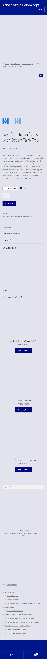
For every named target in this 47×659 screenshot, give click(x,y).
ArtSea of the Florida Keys (21, 5)
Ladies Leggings (12, 596)
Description (7, 227)
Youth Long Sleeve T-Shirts (16, 633)
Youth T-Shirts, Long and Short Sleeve (18, 626)
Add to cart (9, 203)
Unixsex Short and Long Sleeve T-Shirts (18, 615)
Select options (23, 350)
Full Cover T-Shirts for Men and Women (20, 618)
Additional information (11, 233)
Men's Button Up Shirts (15, 611)
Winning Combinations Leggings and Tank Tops (23, 603)
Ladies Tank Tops (27, 64)
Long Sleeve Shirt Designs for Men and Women (23, 622)
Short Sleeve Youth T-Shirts (16, 630)
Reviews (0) (7, 240)
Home (7, 64)
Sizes (4, 185)
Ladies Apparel (15, 64)
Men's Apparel (9, 607)
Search (12, 655)
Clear (24, 188)
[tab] (24, 227)
